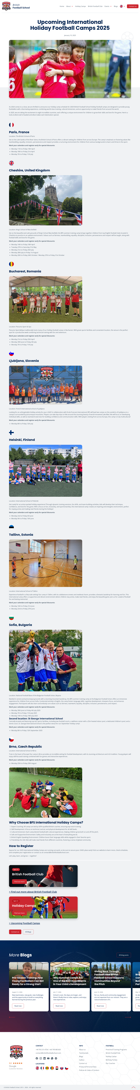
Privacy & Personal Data (87, 1067)
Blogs (116, 6)
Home (62, 6)
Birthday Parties (111, 1060)
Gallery (81, 1060)
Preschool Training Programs (116, 1050)
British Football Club (95, 6)
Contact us (133, 6)
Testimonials (83, 1053)
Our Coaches (110, 1063)
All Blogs (28, 932)
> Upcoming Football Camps (24, 923)
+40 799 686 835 (55, 1050)
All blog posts (124, 955)
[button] (69, 6)
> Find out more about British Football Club (33, 891)
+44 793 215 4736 (42, 1050)
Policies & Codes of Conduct (89, 1070)
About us (82, 1050)
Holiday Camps (80, 6)
